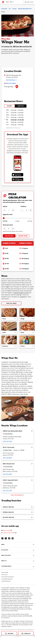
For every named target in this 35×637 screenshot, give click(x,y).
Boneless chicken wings (17, 366)
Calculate (9, 236)
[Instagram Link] (13, 538)
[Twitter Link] (6, 538)
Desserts (5, 346)
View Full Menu (11, 303)
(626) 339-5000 (7, 441)
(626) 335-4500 (7, 490)
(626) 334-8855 (7, 458)
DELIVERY (9, 106)
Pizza (4, 319)
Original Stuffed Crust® (20, 293)
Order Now (23, 236)
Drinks (22, 346)
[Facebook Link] (3, 538)
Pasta (22, 332)
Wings (22, 319)
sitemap (22, 297)
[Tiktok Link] (10, 538)
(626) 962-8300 (7, 474)
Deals (7, 2)
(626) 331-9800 (10, 83)
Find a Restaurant (17, 495)
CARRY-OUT (21, 106)
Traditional (4, 366)
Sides (4, 332)
